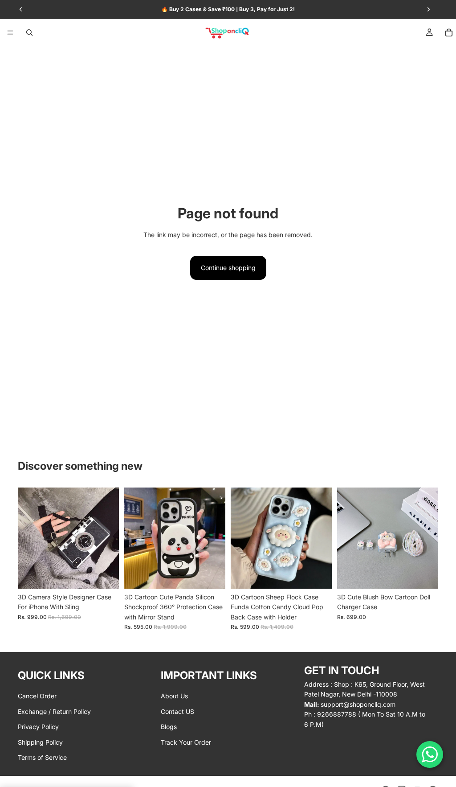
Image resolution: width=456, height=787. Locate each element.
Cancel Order (37, 696)
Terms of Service (42, 757)
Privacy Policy (38, 726)
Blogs (169, 726)
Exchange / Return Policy (54, 711)
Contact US (177, 711)
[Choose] (105, 575)
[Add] (424, 575)
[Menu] (10, 32)
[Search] (29, 32)
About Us (174, 696)
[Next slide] (109, 538)
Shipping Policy (40, 742)
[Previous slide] (27, 538)
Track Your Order (186, 742)
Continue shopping (228, 267)
